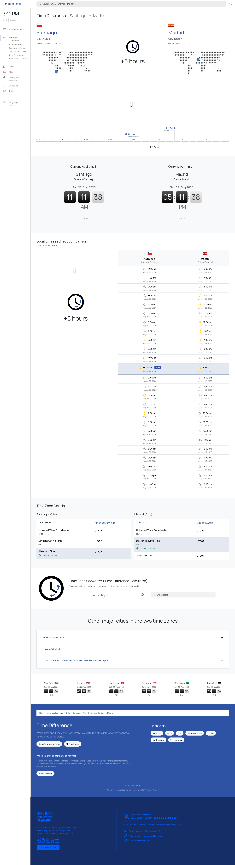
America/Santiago (44, 43)
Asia (179, 733)
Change (13, 20)
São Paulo (180, 683)
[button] (16, 72)
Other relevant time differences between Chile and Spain (75, 660)
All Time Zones (72, 744)
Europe (211, 733)
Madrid (176, 32)
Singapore (147, 683)
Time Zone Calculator (18, 58)
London (81, 683)
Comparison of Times (18, 51)
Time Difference (16, 44)
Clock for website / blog (49, 744)
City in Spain (175, 38)
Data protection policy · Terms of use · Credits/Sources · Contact (133, 790)
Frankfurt (212, 683)
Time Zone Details (16, 55)
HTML (84, 218)
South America (176, 740)
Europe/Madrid (174, 43)
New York (49, 683)
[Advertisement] (109, 103)
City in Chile (43, 38)
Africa (169, 733)
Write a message (45, 773)
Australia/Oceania (195, 733)
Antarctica (157, 733)
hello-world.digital (48, 847)
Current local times (17, 48)
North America (158, 740)
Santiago (46, 32)
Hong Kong (114, 683)
